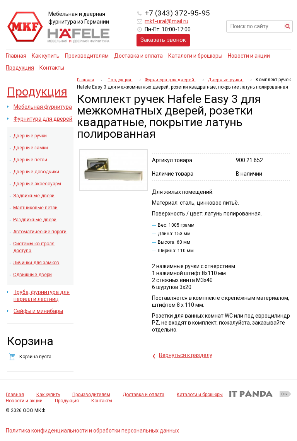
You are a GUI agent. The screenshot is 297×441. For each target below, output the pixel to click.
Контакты (101, 400)
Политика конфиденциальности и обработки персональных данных (92, 430)
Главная (85, 79)
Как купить (48, 394)
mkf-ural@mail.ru (166, 21)
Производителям (91, 394)
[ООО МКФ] (25, 27)
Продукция (20, 68)
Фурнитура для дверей (170, 79)
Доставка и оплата (143, 394)
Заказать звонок (163, 39)
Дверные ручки (225, 79)
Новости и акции (24, 400)
